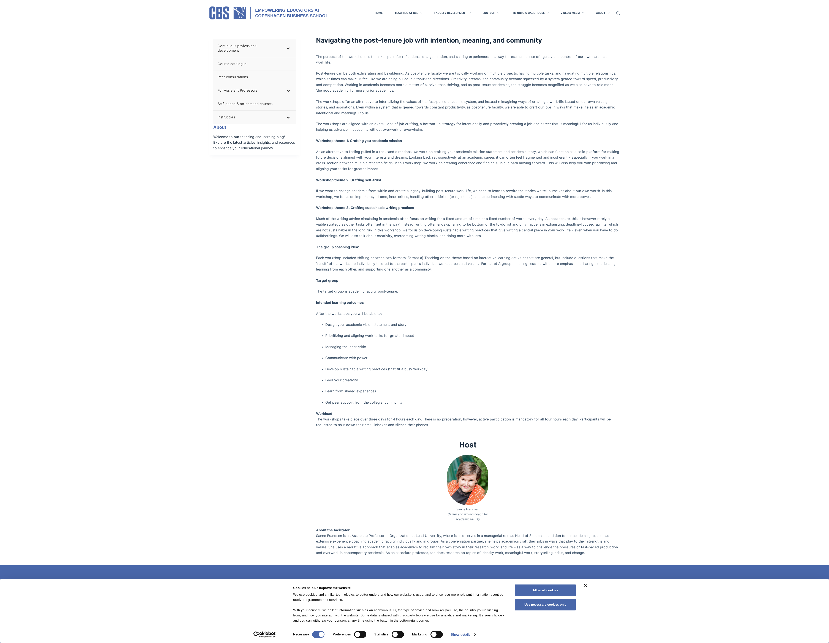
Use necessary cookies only (545, 604)
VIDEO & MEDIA (570, 12)
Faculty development (450, 12)
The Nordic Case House (528, 12)
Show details (460, 634)
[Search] (618, 13)
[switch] (360, 634)
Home (379, 12)
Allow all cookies (545, 590)
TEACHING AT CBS (406, 12)
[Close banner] (585, 585)
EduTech (489, 12)
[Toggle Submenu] (288, 48)
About (600, 12)
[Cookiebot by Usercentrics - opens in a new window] (264, 634)
